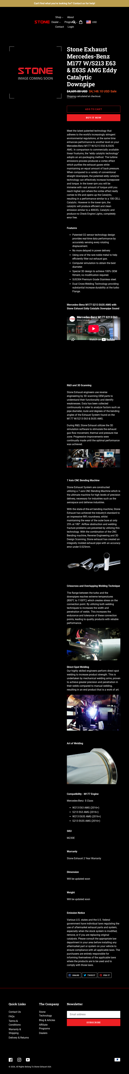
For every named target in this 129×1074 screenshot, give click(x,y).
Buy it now (93, 117)
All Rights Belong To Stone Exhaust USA (33, 1067)
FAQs (11, 1016)
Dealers (43, 1033)
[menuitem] (59, 17)
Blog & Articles (47, 1020)
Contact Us (15, 1011)
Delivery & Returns (19, 1037)
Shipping (71, 96)
